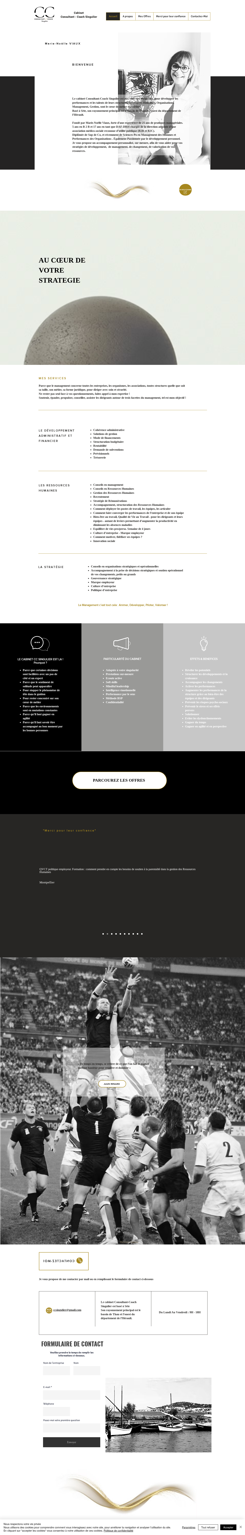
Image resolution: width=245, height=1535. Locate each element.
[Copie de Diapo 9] (142, 934)
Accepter (228, 1527)
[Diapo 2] (107, 934)
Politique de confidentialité (118, 1530)
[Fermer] (241, 1527)
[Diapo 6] (124, 934)
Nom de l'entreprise (53, 1363)
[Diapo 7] (129, 934)
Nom (76, 1363)
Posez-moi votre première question (61, 1420)
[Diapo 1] (111, 934)
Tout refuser (208, 1527)
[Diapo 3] (103, 934)
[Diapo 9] (137, 934)
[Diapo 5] (120, 934)
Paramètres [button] (188, 1527)
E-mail (46, 1387)
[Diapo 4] (116, 934)
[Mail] (49, 1310)
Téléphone (48, 1404)
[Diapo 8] (133, 934)
